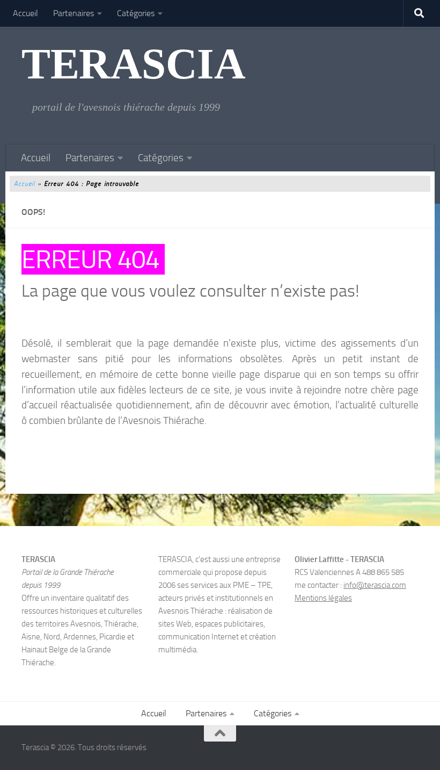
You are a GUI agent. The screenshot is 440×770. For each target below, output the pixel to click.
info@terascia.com (374, 585)
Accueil (25, 13)
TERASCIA (133, 64)
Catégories (136, 13)
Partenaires (73, 13)
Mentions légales (323, 598)
